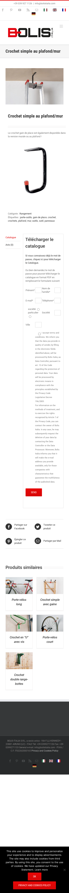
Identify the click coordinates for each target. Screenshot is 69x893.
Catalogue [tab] (11, 237)
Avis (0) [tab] (9, 244)
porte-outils (26, 217)
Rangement (25, 213)
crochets (12, 220)
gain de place (40, 217)
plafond (22, 220)
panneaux (50, 220)
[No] (64, 870)
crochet (52, 217)
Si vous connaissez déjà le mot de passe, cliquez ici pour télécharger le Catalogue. (43, 259)
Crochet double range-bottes (19, 679)
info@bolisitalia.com (45, 3)
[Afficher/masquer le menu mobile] (61, 26)
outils (35, 220)
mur (29, 220)
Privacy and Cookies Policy (44, 750)
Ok (34, 876)
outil (41, 220)
